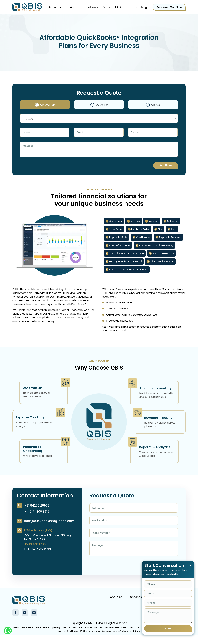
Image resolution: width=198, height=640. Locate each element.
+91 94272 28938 (36, 505)
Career (129, 7)
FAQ (118, 7)
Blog (144, 7)
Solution (90, 7)
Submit (168, 628)
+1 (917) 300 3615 (36, 511)
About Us (55, 7)
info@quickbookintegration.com (49, 521)
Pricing (107, 7)
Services (71, 7)
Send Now (165, 165)
